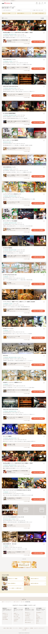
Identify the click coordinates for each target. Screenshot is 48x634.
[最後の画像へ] (45, 25)
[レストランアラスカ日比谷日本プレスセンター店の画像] (24, 510)
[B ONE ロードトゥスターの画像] (24, 321)
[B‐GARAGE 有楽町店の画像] (24, 240)
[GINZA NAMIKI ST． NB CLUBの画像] (24, 536)
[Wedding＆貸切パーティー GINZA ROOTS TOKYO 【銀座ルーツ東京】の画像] (24, 25)
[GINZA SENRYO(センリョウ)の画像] (24, 52)
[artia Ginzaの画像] (24, 348)
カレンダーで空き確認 (39, 41)
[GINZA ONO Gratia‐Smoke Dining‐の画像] (24, 79)
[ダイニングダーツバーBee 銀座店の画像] (24, 213)
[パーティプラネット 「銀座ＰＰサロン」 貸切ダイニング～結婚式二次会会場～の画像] (24, 294)
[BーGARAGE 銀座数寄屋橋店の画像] (24, 106)
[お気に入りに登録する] (44, 33)
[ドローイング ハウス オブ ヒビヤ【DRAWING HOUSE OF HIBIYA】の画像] (24, 483)
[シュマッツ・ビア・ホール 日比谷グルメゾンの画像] (24, 187)
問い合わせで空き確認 (39, 203)
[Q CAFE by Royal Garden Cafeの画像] (24, 267)
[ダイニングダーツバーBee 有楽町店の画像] (24, 133)
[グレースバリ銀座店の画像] (24, 429)
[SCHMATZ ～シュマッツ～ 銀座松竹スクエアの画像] (24, 375)
